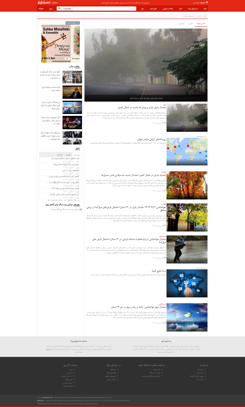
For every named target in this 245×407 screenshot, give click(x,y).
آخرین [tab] (191, 23)
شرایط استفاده (67, 385)
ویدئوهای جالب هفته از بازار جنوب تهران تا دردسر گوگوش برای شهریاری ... (50, 135)
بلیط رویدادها (111, 372)
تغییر (199, 2)
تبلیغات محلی (111, 379)
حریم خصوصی (67, 382)
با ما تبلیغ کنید (159, 271)
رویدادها (113, 369)
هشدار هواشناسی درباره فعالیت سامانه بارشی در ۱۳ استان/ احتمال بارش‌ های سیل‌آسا (129, 240)
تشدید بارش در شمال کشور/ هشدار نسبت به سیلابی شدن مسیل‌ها (133, 175)
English (55, 3)
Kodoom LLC (48, 397)
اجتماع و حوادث (188, 16)
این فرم (48, 349)
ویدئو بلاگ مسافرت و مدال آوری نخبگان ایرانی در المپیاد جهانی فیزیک (50, 105)
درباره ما (201, 369)
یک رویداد (156, 369)
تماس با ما (200, 372)
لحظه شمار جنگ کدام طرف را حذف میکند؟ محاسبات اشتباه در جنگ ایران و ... (50, 74)
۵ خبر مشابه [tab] (201, 23)
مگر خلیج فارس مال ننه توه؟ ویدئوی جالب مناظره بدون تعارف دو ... (50, 120)
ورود (50, 8)
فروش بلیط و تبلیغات (196, 376)
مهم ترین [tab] (68, 154)
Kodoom (40, 400)
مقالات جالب (74, 66)
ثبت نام (69, 372)
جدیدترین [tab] (60, 154)
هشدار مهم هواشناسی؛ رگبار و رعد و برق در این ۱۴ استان (138, 307)
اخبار (180, 8)
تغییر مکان (68, 379)
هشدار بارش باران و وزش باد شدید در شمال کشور (142, 107)
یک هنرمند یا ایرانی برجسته (151, 376)
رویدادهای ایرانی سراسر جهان (152, 139)
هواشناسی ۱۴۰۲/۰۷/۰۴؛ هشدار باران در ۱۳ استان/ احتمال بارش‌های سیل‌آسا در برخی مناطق (126, 208)
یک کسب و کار (155, 372)
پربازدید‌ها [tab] (77, 155)
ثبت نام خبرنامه (67, 376)
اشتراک (40, 8)
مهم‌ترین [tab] (182, 23)
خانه (205, 8)
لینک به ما (200, 379)
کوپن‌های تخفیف (110, 376)
